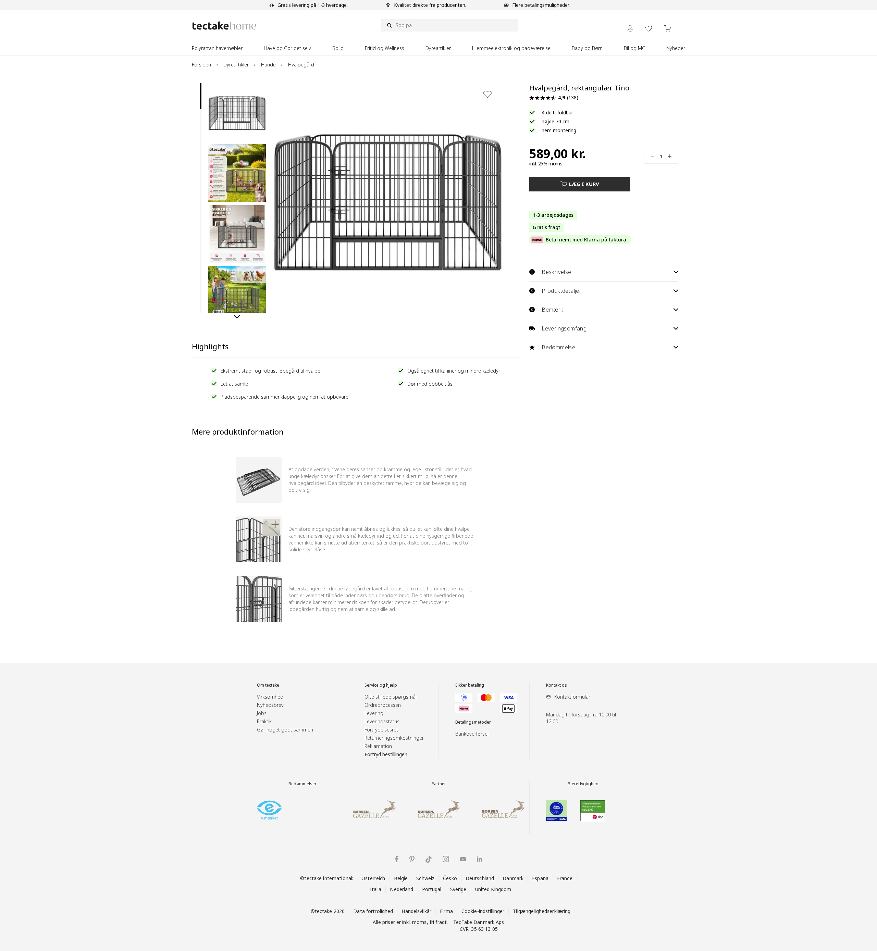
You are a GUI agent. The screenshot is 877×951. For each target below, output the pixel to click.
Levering (374, 713)
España (540, 878)
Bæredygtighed (583, 784)
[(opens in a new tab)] (269, 809)
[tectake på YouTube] (463, 859)
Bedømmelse (558, 347)
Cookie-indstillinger (483, 911)
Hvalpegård (301, 64)
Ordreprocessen (383, 705)
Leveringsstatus (382, 721)
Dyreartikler (236, 64)
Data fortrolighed (373, 911)
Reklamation (378, 746)
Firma (446, 911)
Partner (439, 784)
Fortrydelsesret (381, 729)
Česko (450, 878)
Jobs (262, 713)
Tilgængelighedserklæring (541, 911)
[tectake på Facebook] (396, 859)
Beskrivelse (556, 272)
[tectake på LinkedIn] (479, 859)
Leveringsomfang (564, 328)
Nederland (401, 889)
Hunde (268, 64)
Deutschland (480, 878)
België (401, 878)
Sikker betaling (469, 685)
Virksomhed (270, 696)
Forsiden (201, 64)
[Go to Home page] (224, 25)
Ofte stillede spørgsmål (391, 696)
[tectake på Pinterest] (412, 859)
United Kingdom (493, 889)
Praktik (264, 721)
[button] (237, 112)
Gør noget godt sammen (285, 729)
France (564, 878)
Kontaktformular (572, 696)
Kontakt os (556, 685)
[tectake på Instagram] (446, 859)
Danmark (513, 878)
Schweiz (425, 878)
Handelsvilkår (416, 911)
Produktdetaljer (561, 291)
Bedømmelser (302, 784)
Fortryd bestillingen (386, 754)
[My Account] (630, 28)
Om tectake (268, 685)
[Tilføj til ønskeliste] (487, 94)
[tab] (200, 96)
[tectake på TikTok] (428, 859)
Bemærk (552, 309)
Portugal (432, 889)
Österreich (373, 878)
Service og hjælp (381, 685)
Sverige (458, 889)
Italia (376, 889)
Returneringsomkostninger (394, 738)
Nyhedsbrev (270, 705)
